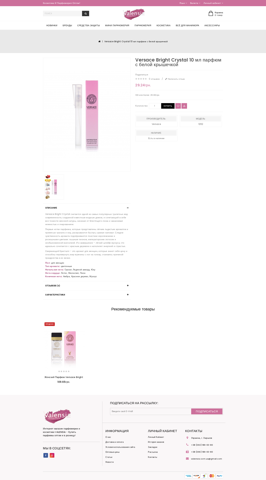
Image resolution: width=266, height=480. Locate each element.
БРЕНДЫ (67, 25)
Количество (141, 105)
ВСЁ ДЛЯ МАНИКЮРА (187, 25)
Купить (168, 105)
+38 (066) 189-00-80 (202, 451)
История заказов (156, 442)
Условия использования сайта (120, 447)
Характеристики (55, 294)
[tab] (87, 207)
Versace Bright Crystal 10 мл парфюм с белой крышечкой (136, 41)
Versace (156, 124)
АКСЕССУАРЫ (212, 25)
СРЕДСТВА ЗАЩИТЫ (88, 25)
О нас (108, 437)
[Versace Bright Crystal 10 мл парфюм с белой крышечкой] (87, 115)
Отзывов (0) (52, 285)
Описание (51, 207)
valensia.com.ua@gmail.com (206, 458)
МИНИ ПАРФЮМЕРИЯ (117, 25)
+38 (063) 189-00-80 (202, 444)
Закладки (152, 447)
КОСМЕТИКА (164, 25)
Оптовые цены (112, 452)
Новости (109, 462)
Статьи (108, 457)
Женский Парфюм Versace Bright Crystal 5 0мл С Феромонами (80, 377)
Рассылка (153, 452)
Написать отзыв (176, 78)
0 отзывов (154, 78)
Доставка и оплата (114, 442)
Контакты (152, 457)
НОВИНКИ (51, 25)
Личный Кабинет (156, 437)
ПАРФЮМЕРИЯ (143, 25)
